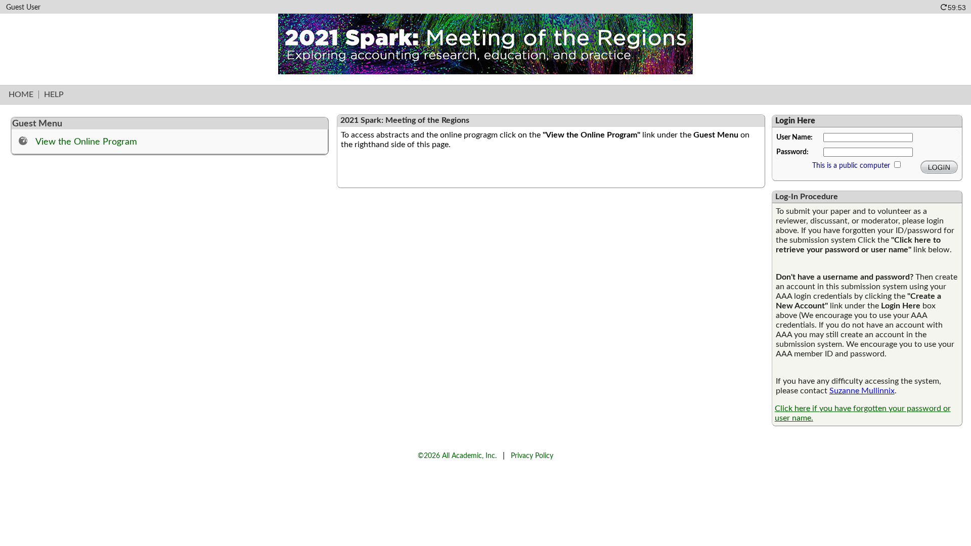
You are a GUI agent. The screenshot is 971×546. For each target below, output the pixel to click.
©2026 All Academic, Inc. (457, 456)
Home (21, 94)
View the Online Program (86, 142)
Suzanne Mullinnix (862, 391)
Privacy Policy (532, 456)
